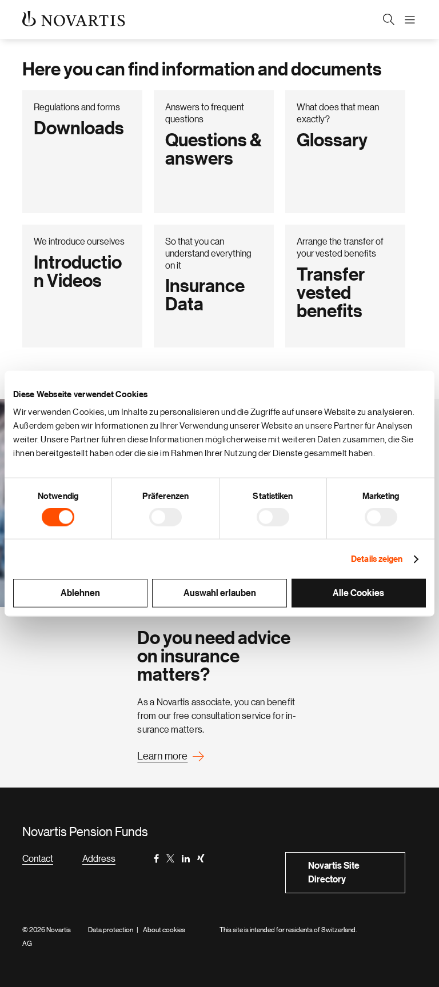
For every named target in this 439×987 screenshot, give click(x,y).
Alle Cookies (358, 593)
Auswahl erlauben (219, 593)
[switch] (165, 517)
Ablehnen (80, 593)
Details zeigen (376, 558)
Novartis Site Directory (334, 872)
